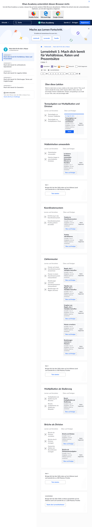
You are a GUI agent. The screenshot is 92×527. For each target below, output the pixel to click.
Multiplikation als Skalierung (58, 389)
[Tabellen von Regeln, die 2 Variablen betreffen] (57, 74)
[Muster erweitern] (62, 74)
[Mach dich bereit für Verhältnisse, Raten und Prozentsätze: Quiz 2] (67, 74)
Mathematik (47, 46)
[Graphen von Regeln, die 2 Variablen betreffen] (59, 74)
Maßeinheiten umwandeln (57, 144)
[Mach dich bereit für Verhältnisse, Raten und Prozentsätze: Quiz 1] (47, 74)
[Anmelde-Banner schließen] (89, 28)
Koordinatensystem (53, 208)
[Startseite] (41, 47)
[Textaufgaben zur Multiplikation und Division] (42, 74)
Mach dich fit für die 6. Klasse (61, 46)
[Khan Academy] (46, 22)
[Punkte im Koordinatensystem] (49, 74)
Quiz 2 (46, 365)
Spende (66, 22)
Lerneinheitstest (49, 496)
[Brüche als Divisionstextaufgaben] (74, 74)
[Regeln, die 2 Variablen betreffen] (54, 74)
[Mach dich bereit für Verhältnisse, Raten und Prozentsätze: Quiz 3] (77, 74)
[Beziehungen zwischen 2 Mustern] (64, 74)
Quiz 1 (46, 184)
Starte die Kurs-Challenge (12, 97)
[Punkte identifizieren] (52, 74)
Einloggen (75, 22)
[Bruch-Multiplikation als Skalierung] (69, 74)
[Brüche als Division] (72, 74)
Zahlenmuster (51, 259)
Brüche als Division (53, 425)
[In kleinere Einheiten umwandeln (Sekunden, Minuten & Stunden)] (44, 74)
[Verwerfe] (89, 1)
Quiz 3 (46, 473)
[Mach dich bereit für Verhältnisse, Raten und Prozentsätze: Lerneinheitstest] (79, 74)
